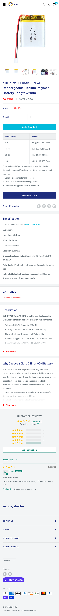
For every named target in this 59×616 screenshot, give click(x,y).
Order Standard (29, 127)
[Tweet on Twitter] (49, 206)
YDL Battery (9, 99)
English (7, 561)
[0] (54, 4)
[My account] (48, 4)
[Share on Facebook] (39, 206)
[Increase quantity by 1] (30, 117)
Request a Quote (29, 195)
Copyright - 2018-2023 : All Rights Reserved (19, 610)
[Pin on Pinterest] (44, 206)
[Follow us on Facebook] (5, 574)
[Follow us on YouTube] (10, 574)
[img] (9, 467)
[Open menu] (4, 4)
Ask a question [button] (29, 449)
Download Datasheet (12, 297)
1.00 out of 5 (36, 421)
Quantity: (7, 117)
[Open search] (43, 4)
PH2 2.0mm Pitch (32, 224)
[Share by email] (54, 206)
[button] (17, 443)
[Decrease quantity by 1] (16, 117)
